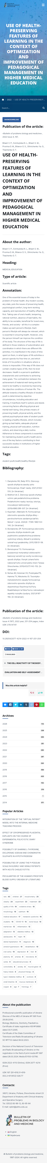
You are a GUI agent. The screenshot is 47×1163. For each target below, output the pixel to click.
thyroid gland (34, 967)
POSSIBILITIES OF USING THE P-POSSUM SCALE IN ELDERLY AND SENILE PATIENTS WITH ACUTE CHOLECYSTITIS (21, 866)
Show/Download (11, 120)
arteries (19, 957)
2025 (5, 730)
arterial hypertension (13, 947)
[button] (43, 5)
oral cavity (9, 952)
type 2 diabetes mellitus (14, 977)
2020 (5, 763)
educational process (22, 962)
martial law (9, 927)
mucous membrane (27, 982)
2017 (5, 783)
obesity (8, 902)
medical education (12, 917)
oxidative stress (26, 907)
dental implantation (12, 942)
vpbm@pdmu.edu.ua (18, 1107)
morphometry (31, 897)
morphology (10, 912)
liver (33, 952)
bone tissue (35, 922)
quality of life (10, 907)
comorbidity (9, 967)
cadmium (23, 912)
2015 (5, 796)
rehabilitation (31, 947)
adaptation (9, 932)
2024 (5, 737)
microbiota (31, 957)
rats (7, 897)
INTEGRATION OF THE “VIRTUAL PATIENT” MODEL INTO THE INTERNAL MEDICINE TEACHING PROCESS (21, 822)
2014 (5, 802)
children (17, 897)
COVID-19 (21, 922)
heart (21, 937)
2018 (5, 776)
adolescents (10, 937)
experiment (21, 902)
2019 (5, 770)
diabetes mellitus (25, 932)
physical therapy (26, 972)
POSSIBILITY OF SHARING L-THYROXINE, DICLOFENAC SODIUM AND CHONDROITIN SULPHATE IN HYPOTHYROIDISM (21, 852)
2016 (5, 789)
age (16, 987)
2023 (5, 743)
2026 (5, 724)
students (8, 922)
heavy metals (10, 972)
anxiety (21, 967)
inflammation (23, 927)
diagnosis (28, 942)
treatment (35, 902)
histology (26, 987)
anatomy (8, 957)
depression (22, 952)
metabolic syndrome (32, 917)
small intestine (10, 982)
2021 (5, 756)
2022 (9, 99)
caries (7, 962)
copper (7, 987)
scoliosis (31, 977)
